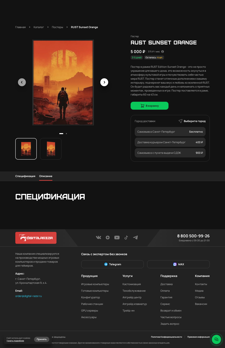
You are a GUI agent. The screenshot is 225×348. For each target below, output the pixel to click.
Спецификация (25, 176)
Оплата (165, 291)
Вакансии (201, 304)
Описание (45, 176)
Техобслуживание (134, 291)
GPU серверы (89, 310)
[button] (61, 133)
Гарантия (166, 297)
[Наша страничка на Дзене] (107, 238)
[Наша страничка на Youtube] (117, 238)
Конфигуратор (90, 297)
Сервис (165, 304)
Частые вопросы (171, 317)
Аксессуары (89, 317)
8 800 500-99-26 (193, 235)
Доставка (166, 284)
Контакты (201, 284)
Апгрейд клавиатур (135, 304)
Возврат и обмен (171, 310)
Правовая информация (198, 337)
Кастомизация (132, 284)
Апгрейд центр (132, 297)
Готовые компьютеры (95, 291)
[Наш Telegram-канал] (135, 238)
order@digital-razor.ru (28, 296)
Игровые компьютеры (95, 284)
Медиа (199, 291)
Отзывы (200, 297)
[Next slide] (104, 82)
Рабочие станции (92, 304)
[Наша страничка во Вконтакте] (98, 238)
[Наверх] (216, 328)
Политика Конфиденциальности (166, 337)
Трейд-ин (129, 310)
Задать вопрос (169, 324)
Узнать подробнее (15, 340)
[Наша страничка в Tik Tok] (126, 238)
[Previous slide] (22, 82)
